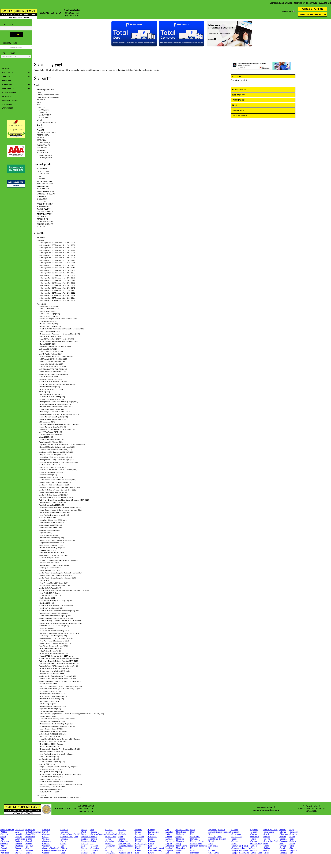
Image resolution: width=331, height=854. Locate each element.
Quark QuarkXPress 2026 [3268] (50, 379)
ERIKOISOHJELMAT (44, 174)
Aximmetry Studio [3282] (48, 349)
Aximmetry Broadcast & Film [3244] (51, 435)
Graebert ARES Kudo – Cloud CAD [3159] (54, 626)
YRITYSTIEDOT (42, 153)
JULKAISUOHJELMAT (44, 181)
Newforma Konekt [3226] (48, 475)
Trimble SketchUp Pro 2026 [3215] (51, 505)
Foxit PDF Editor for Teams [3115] (51, 752)
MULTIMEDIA (41, 196)
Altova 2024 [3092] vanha (48, 716)
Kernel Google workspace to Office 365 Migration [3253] (59, 414)
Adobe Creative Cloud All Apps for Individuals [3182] (57, 578)
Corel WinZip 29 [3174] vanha (49, 593)
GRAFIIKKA (41, 179)
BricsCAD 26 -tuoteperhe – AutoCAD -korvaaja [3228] (58, 470)
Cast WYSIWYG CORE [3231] (49, 465)
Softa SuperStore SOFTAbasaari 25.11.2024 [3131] (57, 290)
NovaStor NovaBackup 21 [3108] (50, 769)
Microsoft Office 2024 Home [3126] (51, 699)
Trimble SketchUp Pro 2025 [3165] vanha (53, 613)
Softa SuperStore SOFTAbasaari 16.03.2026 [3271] (57, 253)
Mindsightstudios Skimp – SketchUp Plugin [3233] (56, 460)
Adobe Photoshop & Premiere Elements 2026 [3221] (57, 490)
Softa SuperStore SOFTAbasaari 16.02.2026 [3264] (57, 255)
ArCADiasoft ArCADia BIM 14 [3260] (52, 397)
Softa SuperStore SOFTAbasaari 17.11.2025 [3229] (57, 263)
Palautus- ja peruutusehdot (46, 133)
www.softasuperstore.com (266, 810)
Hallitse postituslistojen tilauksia (48, 95)
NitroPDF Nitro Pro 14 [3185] (49, 570)
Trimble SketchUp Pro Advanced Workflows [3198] (57, 540)
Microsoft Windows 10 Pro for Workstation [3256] (56, 407)
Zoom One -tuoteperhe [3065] (49, 736)
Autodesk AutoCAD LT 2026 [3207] (51, 523)
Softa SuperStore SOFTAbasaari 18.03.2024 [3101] (57, 300)
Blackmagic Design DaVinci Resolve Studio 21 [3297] (58, 319)
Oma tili (39, 125)
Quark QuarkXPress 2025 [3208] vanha (53, 520)
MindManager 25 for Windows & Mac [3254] (54, 412)
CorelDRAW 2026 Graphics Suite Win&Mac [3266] (57, 384)
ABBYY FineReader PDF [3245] (50, 432)
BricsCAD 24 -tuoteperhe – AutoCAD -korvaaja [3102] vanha (60, 784)
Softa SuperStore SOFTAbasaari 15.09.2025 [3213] (57, 268)
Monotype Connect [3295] (48, 324)
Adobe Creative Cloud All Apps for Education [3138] (57, 676)
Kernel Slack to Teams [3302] (49, 306)
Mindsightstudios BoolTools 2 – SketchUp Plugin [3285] (58, 341)
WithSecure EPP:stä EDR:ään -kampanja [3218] (56, 497)
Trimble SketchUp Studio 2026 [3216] (52, 502)
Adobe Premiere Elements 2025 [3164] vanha (55, 616)
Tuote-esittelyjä (44, 143)
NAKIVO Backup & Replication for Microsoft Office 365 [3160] (60, 623)
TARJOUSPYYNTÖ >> (239, 99)
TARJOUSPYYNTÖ (43, 145)
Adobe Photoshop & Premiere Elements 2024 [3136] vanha (60, 681)
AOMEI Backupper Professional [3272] (52, 372)
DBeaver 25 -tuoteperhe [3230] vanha (52, 467)
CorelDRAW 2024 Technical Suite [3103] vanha (56, 782)
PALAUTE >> (236, 105)
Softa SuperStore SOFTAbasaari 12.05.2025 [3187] (57, 275)
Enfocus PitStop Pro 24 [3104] (49, 779)
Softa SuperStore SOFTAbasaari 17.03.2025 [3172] (57, 280)
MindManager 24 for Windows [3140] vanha (54, 671)
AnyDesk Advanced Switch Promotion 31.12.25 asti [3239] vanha (62, 445)
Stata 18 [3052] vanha (47, 764)
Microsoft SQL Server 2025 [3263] (51, 389)
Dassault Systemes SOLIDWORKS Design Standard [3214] (60, 507)
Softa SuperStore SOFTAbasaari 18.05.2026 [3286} (57, 248)
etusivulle (75, 70)
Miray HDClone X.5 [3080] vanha (51, 744)
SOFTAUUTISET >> (238, 110)
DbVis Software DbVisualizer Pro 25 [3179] (54, 585)
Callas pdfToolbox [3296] (48, 321)
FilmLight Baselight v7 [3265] (49, 387)
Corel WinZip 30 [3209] (47, 517)
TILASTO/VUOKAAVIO (44, 222)
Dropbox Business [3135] (48, 684)
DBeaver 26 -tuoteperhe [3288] (50, 336)
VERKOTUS (41, 227)
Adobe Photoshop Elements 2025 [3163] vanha (56, 618)
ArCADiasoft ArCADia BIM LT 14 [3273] (53, 369)
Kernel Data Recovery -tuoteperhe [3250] (53, 419)
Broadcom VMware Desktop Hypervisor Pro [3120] (57, 726)
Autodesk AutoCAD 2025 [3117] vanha (52, 734)
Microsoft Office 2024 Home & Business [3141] (55, 668)
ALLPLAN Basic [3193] (47, 550)
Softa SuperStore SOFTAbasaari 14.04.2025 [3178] (57, 278)
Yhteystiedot (41, 150)
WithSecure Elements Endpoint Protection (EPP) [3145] (58, 661)
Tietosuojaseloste (45, 158)
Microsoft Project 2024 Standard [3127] (53, 696)
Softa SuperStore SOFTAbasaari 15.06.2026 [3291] (57, 245)
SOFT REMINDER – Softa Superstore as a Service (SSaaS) (60, 798)
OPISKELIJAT (41, 201)
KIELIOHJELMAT (43, 186)
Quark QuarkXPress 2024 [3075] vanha (53, 742)
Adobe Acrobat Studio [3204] (49, 530)
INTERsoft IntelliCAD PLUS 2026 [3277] (53, 359)
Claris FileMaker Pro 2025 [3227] (51, 472)
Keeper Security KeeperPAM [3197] (51, 543)
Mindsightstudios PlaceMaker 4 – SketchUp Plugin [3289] (59, 334)
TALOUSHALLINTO (44, 209)
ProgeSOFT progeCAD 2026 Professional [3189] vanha (58, 560)
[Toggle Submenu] (29, 73)
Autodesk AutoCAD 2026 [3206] (50, 525)
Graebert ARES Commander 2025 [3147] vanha (56, 656)
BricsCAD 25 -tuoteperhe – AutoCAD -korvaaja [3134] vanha (60, 686)
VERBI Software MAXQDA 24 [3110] (52, 762)
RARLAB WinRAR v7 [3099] (49, 792)
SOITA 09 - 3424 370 (313, 9)
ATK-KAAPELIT (42, 169)
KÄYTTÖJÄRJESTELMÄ (45, 191)
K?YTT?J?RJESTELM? (45, 184)
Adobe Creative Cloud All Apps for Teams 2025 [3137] (58, 679)
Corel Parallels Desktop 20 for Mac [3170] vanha (56, 601)
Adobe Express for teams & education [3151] (55, 643)
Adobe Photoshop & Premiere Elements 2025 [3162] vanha (60, 621)
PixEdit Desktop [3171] (47, 598)
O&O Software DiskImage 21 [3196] (51, 545)
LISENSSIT (41, 107)
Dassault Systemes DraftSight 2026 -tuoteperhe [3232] (58, 462)
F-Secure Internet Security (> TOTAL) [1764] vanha (57, 719)
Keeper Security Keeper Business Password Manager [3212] (60, 510)
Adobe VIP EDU (45, 115)
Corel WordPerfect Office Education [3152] (54, 641)
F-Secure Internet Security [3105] (50, 777)
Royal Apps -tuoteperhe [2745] (50, 709)
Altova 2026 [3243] (46, 437)
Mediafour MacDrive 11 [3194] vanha (52, 548)
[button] (134, 33)
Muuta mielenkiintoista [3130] (47, 122)
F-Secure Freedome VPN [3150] (50, 648)
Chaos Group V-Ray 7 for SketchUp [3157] (54, 631)
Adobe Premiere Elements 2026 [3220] (53, 492)
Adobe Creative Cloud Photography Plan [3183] (56, 575)
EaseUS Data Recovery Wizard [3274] (52, 367)
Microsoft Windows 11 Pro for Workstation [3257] (56, 404)
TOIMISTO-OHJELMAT (45, 224)
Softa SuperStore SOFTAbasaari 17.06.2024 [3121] (57, 293)
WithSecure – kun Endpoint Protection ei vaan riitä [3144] (59, 663)
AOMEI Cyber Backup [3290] (49, 331)
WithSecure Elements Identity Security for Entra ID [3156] (59, 633)
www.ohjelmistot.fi (266, 807)
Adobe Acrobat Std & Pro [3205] (50, 528)
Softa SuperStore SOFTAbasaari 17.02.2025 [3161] (57, 283)
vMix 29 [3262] (44, 392)
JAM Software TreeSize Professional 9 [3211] (55, 512)
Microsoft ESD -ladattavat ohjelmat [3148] (53, 653)
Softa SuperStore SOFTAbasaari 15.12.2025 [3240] (57, 260)
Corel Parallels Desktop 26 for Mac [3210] (54, 515)
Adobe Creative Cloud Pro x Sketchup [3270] (55, 374)
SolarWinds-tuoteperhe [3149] (50, 651)
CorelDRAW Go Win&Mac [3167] (50, 608)
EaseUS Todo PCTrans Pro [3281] (51, 351)
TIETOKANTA (41, 217)
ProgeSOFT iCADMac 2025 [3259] (51, 399)
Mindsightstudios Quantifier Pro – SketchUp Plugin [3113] (59, 749)
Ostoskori (40, 128)
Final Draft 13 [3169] (46, 603)
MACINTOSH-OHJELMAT (46, 194)
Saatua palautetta (45, 155)
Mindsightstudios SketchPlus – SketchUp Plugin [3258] (58, 402)
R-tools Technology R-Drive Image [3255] (53, 409)
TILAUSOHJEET (42, 148)
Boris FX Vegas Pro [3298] (48, 316)
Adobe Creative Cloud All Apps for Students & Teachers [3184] (61, 573)
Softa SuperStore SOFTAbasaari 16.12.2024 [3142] (57, 288)
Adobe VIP (43, 112)
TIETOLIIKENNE (42, 219)
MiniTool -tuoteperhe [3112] (49, 747)
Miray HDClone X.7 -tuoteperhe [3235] (52, 455)
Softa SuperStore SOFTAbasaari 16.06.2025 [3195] (57, 273)
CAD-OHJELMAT (43, 171)
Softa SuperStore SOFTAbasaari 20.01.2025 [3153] (57, 285)
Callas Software (45, 117)
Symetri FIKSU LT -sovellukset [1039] (52, 721)
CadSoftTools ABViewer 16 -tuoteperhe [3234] (55, 457)
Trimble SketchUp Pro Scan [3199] (51, 538)
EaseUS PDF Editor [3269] (48, 377)
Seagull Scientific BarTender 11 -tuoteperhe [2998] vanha (59, 739)
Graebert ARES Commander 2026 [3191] (53, 555)
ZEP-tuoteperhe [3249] (47, 422)
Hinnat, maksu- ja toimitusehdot (48, 97)
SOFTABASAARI (42, 206)
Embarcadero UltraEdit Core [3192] (51, 553)
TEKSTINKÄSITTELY (44, 214)
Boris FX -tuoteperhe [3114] (49, 757)
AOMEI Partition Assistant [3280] (50, 354)
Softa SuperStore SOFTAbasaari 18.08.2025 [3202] (57, 270)
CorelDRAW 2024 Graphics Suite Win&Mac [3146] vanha (59, 658)
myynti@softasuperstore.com (313, 14)
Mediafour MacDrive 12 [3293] (50, 326)
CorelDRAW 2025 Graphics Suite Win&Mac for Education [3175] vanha (64, 591)
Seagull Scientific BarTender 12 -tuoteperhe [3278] (57, 356)
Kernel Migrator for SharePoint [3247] (52, 427)
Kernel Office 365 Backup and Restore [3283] (55, 346)
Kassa (39, 102)
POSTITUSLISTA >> (238, 94)
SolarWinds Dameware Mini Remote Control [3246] (57, 429)
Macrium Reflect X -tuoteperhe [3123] (52, 706)
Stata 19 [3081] (44, 580)
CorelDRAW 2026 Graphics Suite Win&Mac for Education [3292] (61, 329)
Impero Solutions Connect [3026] (50, 729)
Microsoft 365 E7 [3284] (47, 344)
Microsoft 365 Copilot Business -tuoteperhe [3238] (56, 447)
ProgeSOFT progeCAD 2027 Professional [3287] (56, 339)
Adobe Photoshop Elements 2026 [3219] (53, 495)
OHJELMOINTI (42, 199)
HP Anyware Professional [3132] (50, 691)
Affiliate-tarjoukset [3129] (45, 90)
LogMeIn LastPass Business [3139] (51, 674)
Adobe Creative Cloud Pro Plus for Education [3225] (57, 480)
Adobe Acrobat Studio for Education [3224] (54, 485)
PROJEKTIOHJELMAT (44, 204)
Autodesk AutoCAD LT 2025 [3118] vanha (53, 731)
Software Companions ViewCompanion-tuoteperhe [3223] (59, 487)
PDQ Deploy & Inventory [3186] (50, 568)
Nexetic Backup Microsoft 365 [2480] (52, 787)
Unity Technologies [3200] (48, 535)
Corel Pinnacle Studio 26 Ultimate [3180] (53, 583)
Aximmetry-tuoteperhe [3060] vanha (52, 711)
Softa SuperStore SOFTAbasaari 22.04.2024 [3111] (57, 298)
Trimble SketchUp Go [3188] (49, 563)
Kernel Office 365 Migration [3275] (51, 364)
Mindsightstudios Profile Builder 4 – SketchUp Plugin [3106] (60, 774)
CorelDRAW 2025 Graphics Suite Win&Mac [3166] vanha (59, 611)
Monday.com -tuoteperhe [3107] (50, 772)
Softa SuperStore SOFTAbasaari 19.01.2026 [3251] (57, 258)
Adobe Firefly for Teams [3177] (50, 588)
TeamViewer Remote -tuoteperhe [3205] (53, 646)
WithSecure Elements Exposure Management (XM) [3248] (59, 424)
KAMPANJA (305, 3)
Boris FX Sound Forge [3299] (49, 314)
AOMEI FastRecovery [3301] (49, 309)
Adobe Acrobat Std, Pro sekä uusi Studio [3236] (56, 452)
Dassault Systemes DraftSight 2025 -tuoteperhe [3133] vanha (60, 689)
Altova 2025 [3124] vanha (48, 704)
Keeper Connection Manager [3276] (52, 361)
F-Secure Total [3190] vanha (49, 558)
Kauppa (39, 105)
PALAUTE (40, 130)
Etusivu (39, 92)
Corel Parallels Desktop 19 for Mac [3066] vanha (56, 754)
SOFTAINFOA (41, 140)
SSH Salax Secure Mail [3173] (50, 596)
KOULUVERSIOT (43, 189)
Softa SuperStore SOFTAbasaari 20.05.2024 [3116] (57, 295)
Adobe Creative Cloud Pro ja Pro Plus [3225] (55, 482)
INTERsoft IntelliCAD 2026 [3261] (51, 394)
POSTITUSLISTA (43, 135)
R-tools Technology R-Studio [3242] (51, 440)
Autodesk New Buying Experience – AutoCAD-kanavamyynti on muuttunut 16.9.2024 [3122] (71, 714)
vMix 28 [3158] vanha (46, 628)
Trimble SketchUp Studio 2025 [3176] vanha (54, 565)
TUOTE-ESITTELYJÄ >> (239, 115)
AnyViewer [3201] (45, 533)
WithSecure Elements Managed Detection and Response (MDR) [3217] (64, 500)
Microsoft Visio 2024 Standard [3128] (52, 694)
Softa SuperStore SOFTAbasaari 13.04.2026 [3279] (57, 250)
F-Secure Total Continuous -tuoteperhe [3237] (55, 450)
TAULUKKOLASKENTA (45, 212)
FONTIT (39, 176)
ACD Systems (44, 110)
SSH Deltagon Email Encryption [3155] (53, 636)
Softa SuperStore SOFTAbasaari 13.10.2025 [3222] (57, 265)
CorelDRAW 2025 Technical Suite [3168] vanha (56, 606)
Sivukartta (40, 138)
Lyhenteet (40, 120)
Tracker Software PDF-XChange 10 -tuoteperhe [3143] (58, 666)
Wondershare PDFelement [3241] (51, 442)
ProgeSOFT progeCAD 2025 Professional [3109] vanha (58, 767)
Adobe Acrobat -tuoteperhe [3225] (51, 477)
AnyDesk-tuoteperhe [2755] (49, 759)
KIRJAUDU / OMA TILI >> (240, 89)
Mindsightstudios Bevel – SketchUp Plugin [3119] (56, 724)
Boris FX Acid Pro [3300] (47, 311)
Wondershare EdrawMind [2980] (50, 789)
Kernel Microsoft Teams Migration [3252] (53, 417)
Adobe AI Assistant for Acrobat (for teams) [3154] (56, 638)
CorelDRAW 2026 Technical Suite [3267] (53, 382)
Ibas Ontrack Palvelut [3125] (49, 701)
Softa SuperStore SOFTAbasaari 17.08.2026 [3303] (57, 243)
